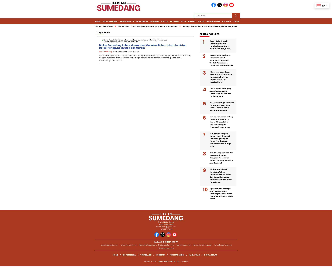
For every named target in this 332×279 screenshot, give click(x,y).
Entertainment (188, 21)
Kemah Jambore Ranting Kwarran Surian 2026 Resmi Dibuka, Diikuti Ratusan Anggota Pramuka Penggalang (221, 122)
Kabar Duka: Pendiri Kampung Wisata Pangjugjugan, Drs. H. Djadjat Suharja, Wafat (220, 45)
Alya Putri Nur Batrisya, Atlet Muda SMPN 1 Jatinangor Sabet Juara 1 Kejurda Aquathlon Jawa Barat (221, 193)
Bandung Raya (127, 21)
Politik (164, 21)
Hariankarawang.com (223, 245)
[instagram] (226, 7)
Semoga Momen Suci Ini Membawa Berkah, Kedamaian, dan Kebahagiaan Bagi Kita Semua (218, 26)
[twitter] (220, 7)
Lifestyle (174, 21)
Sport (201, 21)
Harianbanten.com (166, 245)
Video (236, 21)
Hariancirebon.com (166, 248)
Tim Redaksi (145, 255)
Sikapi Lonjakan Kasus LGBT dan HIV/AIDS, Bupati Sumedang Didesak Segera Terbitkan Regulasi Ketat (221, 77)
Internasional (213, 21)
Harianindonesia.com (109, 245)
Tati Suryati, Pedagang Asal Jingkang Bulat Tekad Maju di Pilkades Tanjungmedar (220, 92)
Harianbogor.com (183, 245)
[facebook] (214, 7)
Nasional (154, 21)
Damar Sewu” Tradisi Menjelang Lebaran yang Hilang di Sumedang (142, 26)
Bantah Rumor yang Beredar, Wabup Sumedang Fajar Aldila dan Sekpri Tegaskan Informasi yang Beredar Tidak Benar (220, 175)
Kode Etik (160, 255)
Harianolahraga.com (148, 245)
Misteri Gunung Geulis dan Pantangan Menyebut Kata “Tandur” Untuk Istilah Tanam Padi (221, 106)
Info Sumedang (110, 21)
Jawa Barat (142, 21)
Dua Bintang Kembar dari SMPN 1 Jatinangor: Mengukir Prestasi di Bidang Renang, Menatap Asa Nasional (221, 158)
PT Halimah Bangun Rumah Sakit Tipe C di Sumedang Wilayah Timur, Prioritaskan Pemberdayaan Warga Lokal (220, 140)
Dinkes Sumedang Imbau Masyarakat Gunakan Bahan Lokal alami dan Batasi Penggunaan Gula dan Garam (142, 46)
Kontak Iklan (210, 255)
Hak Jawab (194, 255)
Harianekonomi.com (128, 245)
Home (98, 21)
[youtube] (232, 7)
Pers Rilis (226, 21)
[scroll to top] (319, 275)
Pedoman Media (177, 255)
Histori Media (129, 255)
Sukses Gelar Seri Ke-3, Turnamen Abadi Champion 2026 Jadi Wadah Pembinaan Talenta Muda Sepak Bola (221, 60)
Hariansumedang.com (202, 245)
